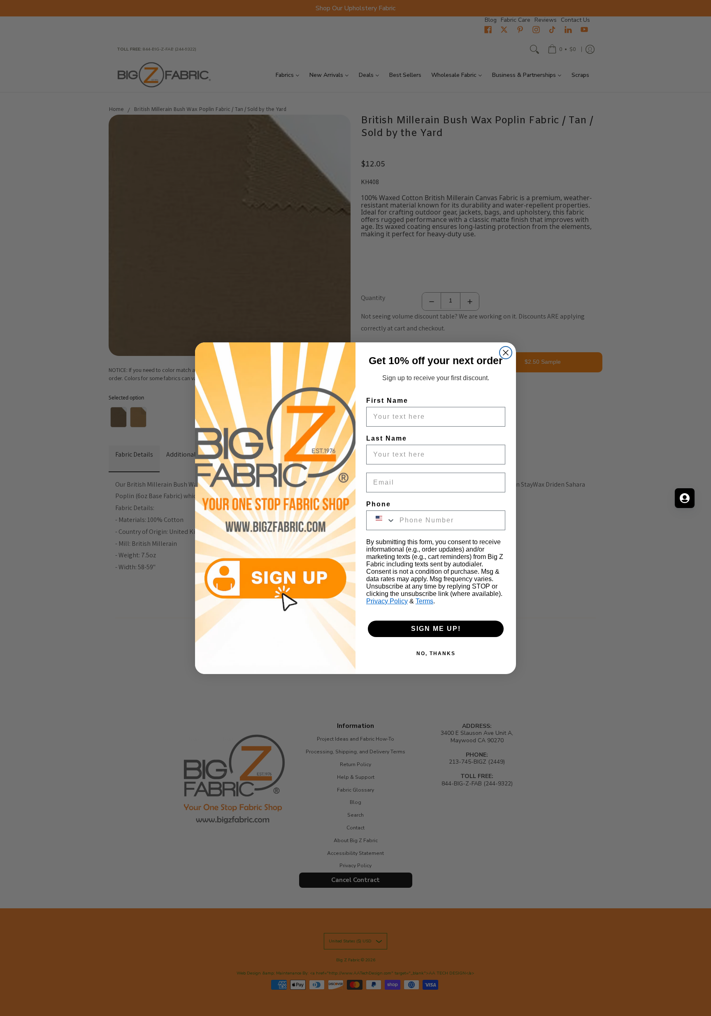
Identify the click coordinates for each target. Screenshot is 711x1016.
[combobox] (381, 520)
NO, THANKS (435, 653)
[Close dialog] (506, 352)
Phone (378, 504)
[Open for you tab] (685, 498)
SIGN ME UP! (436, 628)
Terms (424, 601)
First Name (387, 400)
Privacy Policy (387, 601)
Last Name (386, 438)
